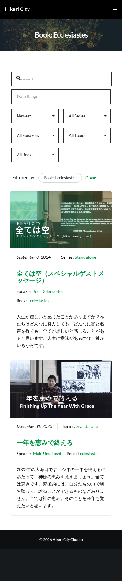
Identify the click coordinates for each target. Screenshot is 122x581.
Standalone (85, 257)
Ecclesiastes (38, 300)
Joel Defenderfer (48, 291)
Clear (90, 177)
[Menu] (113, 9)
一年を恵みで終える (45, 442)
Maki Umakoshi (47, 453)
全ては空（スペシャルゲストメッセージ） (60, 276)
